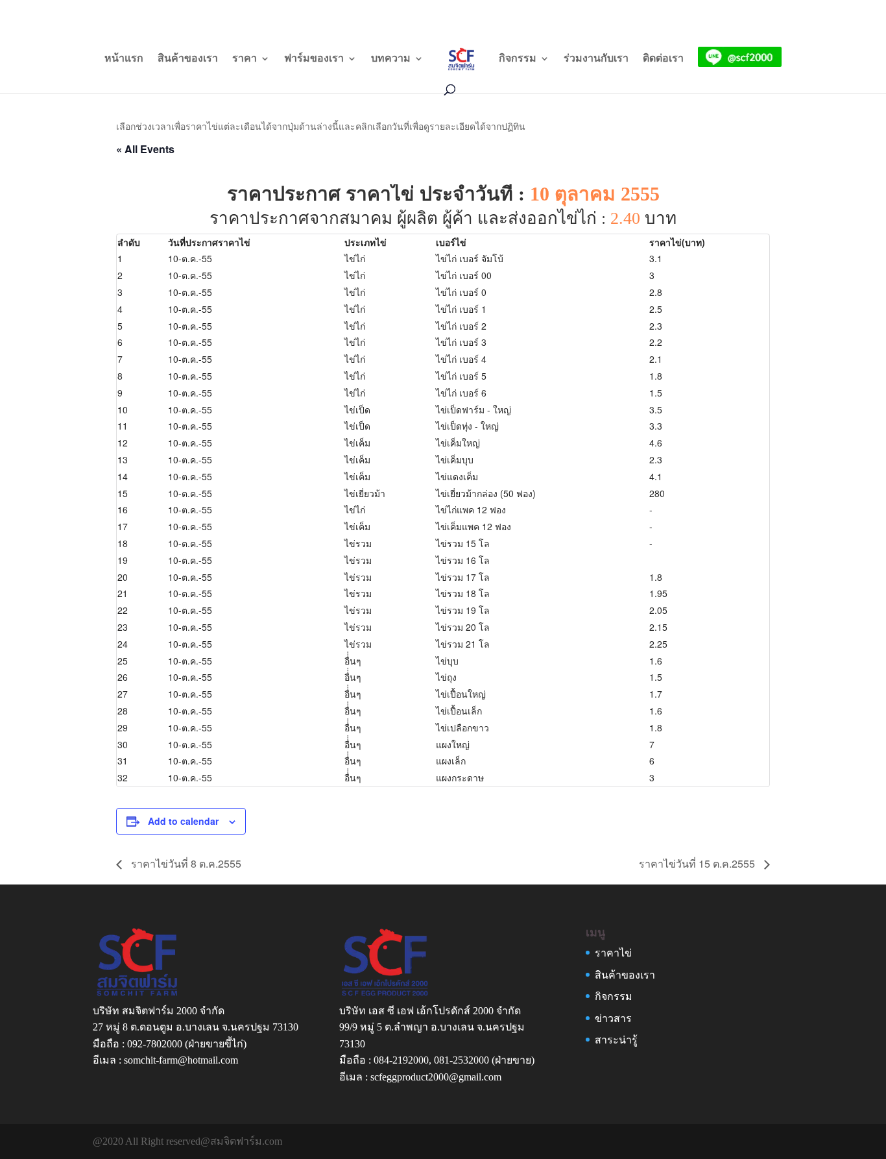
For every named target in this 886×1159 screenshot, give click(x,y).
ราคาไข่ (613, 952)
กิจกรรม (517, 59)
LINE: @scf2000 (715, 10)
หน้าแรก (123, 59)
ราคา (244, 59)
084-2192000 (401, 1060)
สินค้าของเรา (188, 59)
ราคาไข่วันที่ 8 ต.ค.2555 (184, 863)
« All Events (145, 148)
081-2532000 (461, 1060)
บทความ (391, 59)
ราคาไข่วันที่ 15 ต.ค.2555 (698, 863)
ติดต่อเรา (663, 59)
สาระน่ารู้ (616, 1039)
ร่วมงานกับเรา (596, 59)
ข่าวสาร (613, 1018)
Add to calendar (183, 820)
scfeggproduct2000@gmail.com (435, 1076)
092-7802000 (154, 1043)
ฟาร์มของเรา (314, 59)
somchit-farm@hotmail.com (181, 1060)
